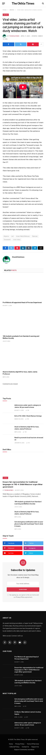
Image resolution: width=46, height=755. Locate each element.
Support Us (35, 747)
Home (11, 744)
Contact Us (25, 747)
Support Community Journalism (24, 749)
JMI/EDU (6, 14)
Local (5, 478)
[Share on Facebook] (8, 44)
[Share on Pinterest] (33, 44)
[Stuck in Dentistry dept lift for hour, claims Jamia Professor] (23, 357)
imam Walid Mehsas (23, 236)
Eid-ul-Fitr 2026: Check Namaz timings (28, 416)
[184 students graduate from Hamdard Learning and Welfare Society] (23, 321)
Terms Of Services (33, 744)
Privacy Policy (20, 597)
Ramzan (35, 236)
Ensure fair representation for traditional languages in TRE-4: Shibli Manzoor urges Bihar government (23, 484)
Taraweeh (7, 239)
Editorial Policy (14, 747)
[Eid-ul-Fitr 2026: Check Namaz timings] (8, 418)
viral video (16, 239)
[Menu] (3, 3)
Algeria (6, 236)
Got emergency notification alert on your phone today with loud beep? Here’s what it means (28, 524)
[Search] (43, 3)
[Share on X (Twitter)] (21, 44)
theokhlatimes (14, 36)
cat (12, 236)
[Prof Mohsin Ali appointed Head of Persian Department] (23, 288)
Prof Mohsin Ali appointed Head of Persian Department (22, 302)
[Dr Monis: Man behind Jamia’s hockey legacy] (8, 714)
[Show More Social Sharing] (41, 44)
